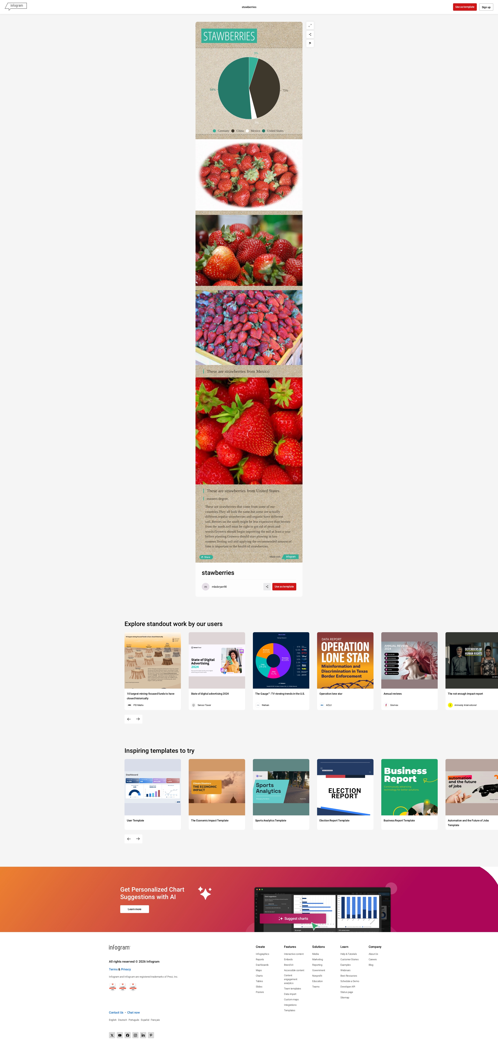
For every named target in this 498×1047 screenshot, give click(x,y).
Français (155, 1019)
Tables (259, 981)
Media (315, 953)
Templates (289, 1010)
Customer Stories (349, 959)
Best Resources (348, 975)
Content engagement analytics (290, 979)
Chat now (133, 1012)
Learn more (134, 909)
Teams (316, 986)
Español (145, 1019)
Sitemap (344, 997)
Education (317, 981)
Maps (259, 970)
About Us (373, 953)
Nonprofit (317, 975)
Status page (346, 992)
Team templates (292, 988)
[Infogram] (16, 7)
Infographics (262, 953)
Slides (259, 986)
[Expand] (310, 25)
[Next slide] (138, 719)
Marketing (317, 959)
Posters (260, 992)
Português (134, 1019)
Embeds (288, 959)
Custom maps (291, 999)
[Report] (310, 43)
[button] (222, 131)
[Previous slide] (129, 719)
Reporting (317, 964)
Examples (345, 964)
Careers (373, 959)
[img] (254, 72)
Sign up (486, 7)
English (113, 1019)
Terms (113, 969)
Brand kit (288, 964)
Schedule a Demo (349, 981)
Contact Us (116, 1012)
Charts (259, 975)
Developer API (347, 986)
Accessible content (294, 970)
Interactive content (293, 953)
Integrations (290, 1004)
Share (207, 557)
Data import (290, 994)
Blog (371, 964)
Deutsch (122, 1019)
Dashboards (262, 964)
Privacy (126, 969)
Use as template (465, 6)
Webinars (345, 970)
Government (318, 970)
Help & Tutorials (348, 953)
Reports (260, 959)
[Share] (310, 34)
